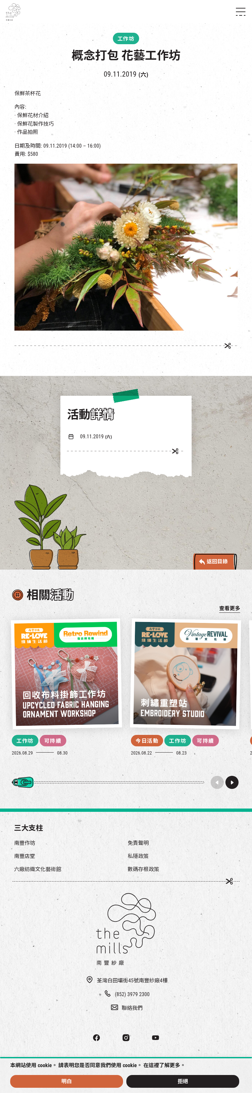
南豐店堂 (24, 856)
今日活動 (147, 741)
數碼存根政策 (143, 869)
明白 (66, 1081)
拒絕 (183, 1081)
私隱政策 (138, 856)
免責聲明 (138, 843)
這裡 (154, 1065)
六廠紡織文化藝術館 (37, 869)
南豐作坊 (24, 843)
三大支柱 (28, 828)
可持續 (53, 741)
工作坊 (25, 741)
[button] (232, 782)
